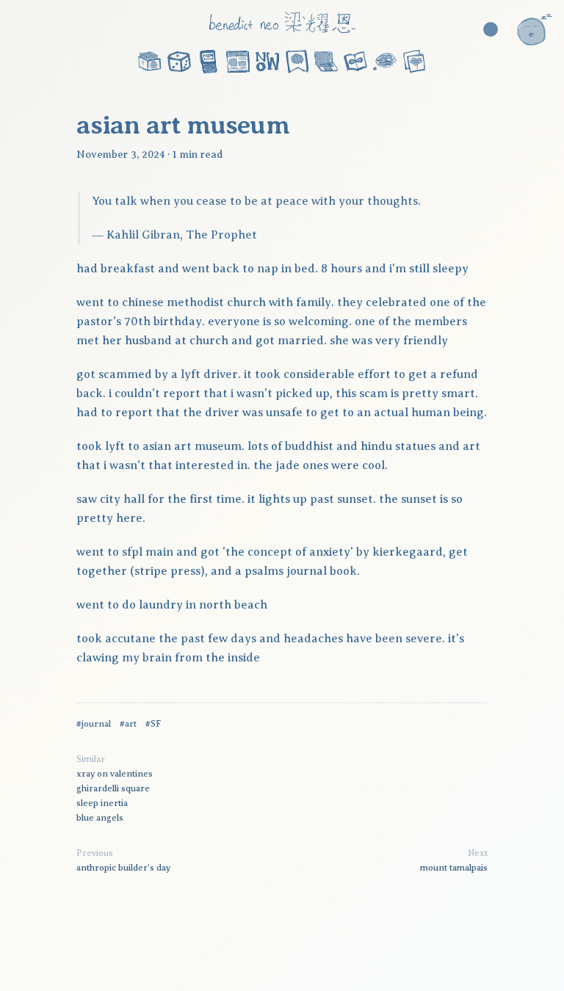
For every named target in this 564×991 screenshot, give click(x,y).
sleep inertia (102, 803)
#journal (93, 724)
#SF (153, 724)
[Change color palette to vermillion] (490, 29)
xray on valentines (114, 774)
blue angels (99, 818)
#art (128, 724)
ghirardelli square (113, 788)
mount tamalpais (454, 868)
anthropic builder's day (123, 868)
